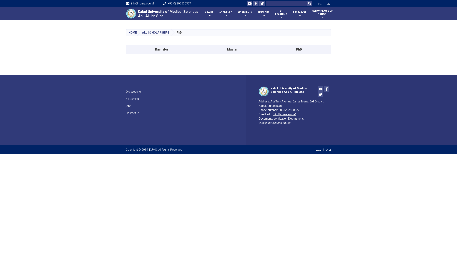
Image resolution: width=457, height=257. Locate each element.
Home (133, 32)
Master (232, 49)
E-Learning (132, 98)
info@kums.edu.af (142, 3)
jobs (128, 106)
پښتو (320, 3)
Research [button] (299, 12)
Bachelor (161, 49)
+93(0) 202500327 (179, 3)
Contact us (132, 113)
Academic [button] (225, 12)
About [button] (209, 12)
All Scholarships (155, 32)
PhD (299, 49)
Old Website (133, 91)
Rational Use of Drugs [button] (322, 12)
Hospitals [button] (245, 12)
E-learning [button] (281, 12)
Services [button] (263, 12)
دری (329, 3)
